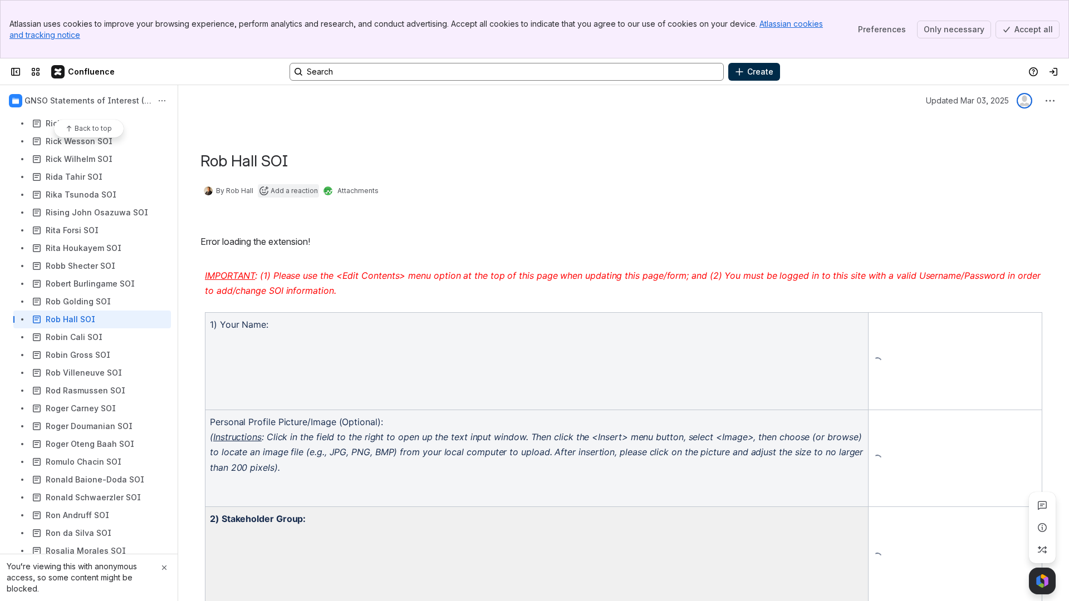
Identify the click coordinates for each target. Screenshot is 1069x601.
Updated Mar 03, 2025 (967, 100)
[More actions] (162, 100)
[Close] (164, 567)
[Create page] (1042, 550)
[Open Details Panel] (1042, 527)
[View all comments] (1042, 505)
